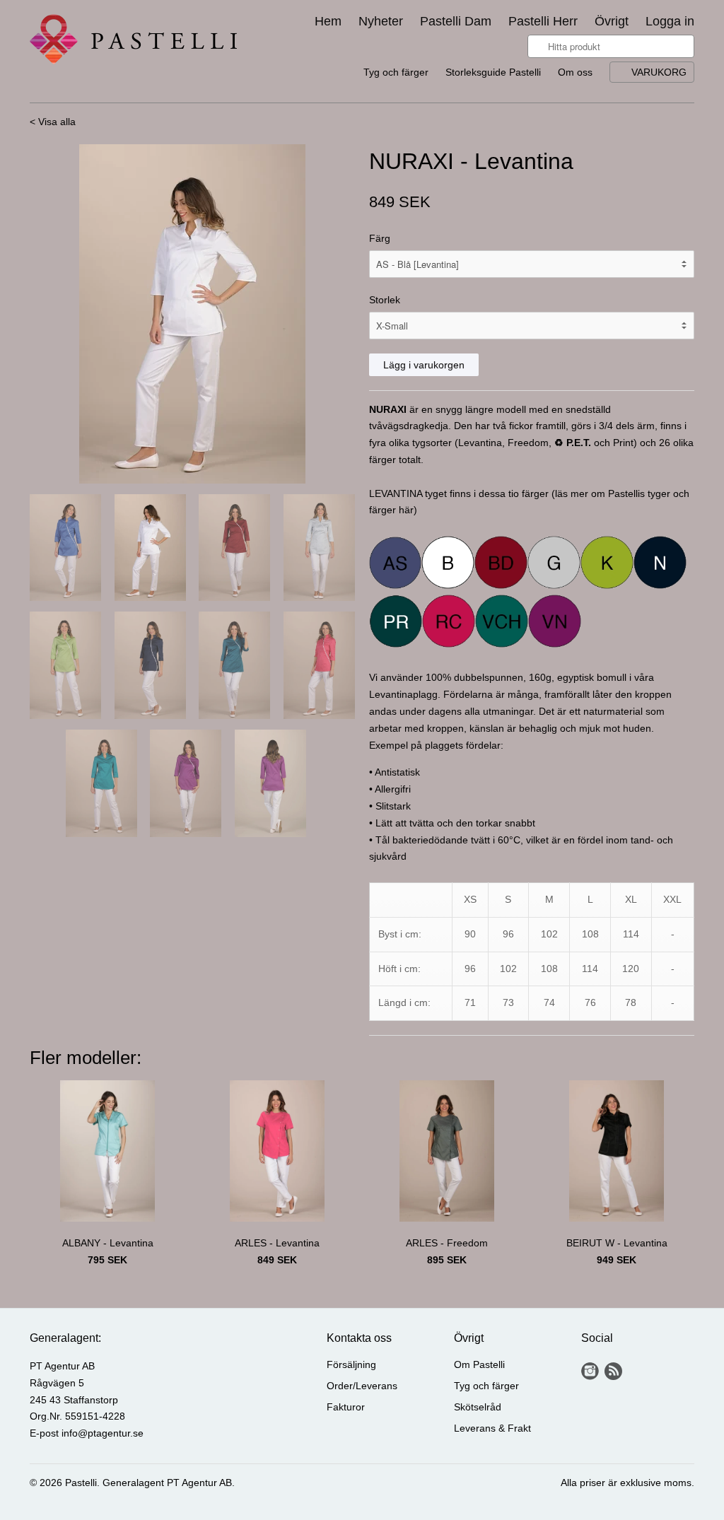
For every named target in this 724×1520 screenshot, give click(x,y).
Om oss (575, 72)
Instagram (590, 1371)
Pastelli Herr (543, 21)
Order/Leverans (362, 1385)
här (406, 509)
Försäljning (351, 1364)
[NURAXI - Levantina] (192, 314)
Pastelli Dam (455, 21)
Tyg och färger (395, 72)
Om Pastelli (479, 1364)
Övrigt (612, 21)
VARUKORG (659, 72)
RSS (613, 1371)
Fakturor (346, 1407)
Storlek (384, 299)
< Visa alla (53, 121)
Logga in (670, 21)
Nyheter (380, 21)
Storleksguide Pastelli (493, 72)
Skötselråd (477, 1407)
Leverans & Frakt (492, 1428)
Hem (328, 21)
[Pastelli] (136, 42)
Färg (379, 238)
